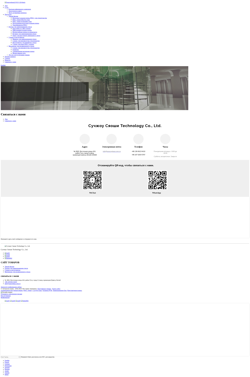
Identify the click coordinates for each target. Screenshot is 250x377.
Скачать (7, 58)
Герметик (15, 49)
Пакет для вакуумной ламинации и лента (26, 35)
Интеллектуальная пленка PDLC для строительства (29, 18)
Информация (5, 297)
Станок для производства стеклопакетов (26, 41)
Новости (7, 60)
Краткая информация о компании (20, 9)
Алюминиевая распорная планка (23, 51)
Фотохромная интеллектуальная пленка (25, 23)
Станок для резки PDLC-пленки (23, 44)
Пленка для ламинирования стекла (20, 27)
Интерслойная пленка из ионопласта (24, 32)
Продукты (8, 14)
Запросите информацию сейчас (11, 287)
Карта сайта (56, 289)
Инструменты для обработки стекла (24, 42)
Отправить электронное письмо (11, 294)
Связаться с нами (10, 62)
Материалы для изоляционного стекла (21, 46)
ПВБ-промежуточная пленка (22, 30)
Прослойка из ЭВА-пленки (21, 28)
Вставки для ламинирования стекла (24, 34)
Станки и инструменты (16, 37)
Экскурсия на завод (15, 11)
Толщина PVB (47, 290)
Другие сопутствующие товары (19, 55)
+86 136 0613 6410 (11, 282)
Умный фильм (13, 16)
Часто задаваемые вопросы (18, 13)
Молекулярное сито (19, 53)
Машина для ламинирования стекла (24, 39)
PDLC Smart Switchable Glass (22, 21)
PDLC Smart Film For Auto (21, 20)
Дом (6, 6)
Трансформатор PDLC (19, 25)
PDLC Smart (27, 290)
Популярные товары (44, 289)
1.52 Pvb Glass (37, 290)
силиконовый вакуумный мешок (12, 290)
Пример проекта (10, 56)
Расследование (6, 296)
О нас (6, 7)
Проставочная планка (74, 290)
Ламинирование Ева (60, 290)
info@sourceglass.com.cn (13, 283)
